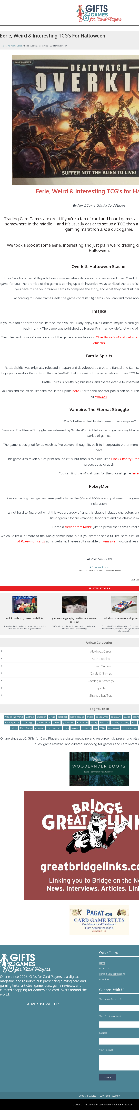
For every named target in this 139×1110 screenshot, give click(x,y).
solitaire (75, 728)
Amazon (99, 343)
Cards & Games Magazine (112, 974)
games (56, 722)
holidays (104, 722)
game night (28, 722)
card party (116, 717)
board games (77, 717)
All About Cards (15, 46)
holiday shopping (120, 722)
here (75, 391)
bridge (90, 717)
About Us (103, 968)
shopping (39, 728)
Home (3, 46)
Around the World (14, 717)
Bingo (52, 717)
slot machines (54, 728)
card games (102, 717)
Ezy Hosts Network (110, 1096)
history (94, 722)
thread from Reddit (79, 527)
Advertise (104, 979)
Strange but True (101, 695)
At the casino (101, 659)
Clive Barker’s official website (116, 337)
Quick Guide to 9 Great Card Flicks (24, 618)
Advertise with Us (43, 1004)
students (86, 728)
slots (66, 728)
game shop (68, 722)
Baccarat (41, 717)
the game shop (129, 728)
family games (12, 722)
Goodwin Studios (87, 1096)
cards (127, 717)
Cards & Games (101, 673)
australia (30, 717)
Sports (101, 688)
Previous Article (99, 568)
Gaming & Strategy (101, 681)
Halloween (82, 722)
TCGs (102, 728)
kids (134, 722)
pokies (14, 728)
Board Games (101, 666)
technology (113, 728)
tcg (95, 728)
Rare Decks (26, 728)
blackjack (62, 717)
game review (43, 722)
